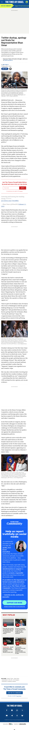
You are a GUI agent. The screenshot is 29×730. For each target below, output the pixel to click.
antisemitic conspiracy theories (9, 681)
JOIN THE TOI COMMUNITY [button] (15, 692)
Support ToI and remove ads (22, 6)
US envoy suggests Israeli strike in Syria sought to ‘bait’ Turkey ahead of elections (20, 631)
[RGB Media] (11, 724)
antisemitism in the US (7, 680)
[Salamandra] (22, 723)
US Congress (16, 680)
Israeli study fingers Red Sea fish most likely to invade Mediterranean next (8, 649)
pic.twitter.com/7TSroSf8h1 (10, 201)
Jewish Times (10, 678)
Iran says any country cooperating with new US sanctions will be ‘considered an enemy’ (8, 631)
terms (21, 191)
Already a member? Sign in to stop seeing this (14, 606)
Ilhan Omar (16, 678)
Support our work (14, 602)
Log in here (18, 696)
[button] (27, 2)
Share (5, 68)
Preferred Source (8, 60)
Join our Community (6, 6)
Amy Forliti (6, 64)
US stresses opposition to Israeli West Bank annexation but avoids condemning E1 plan (20, 650)
